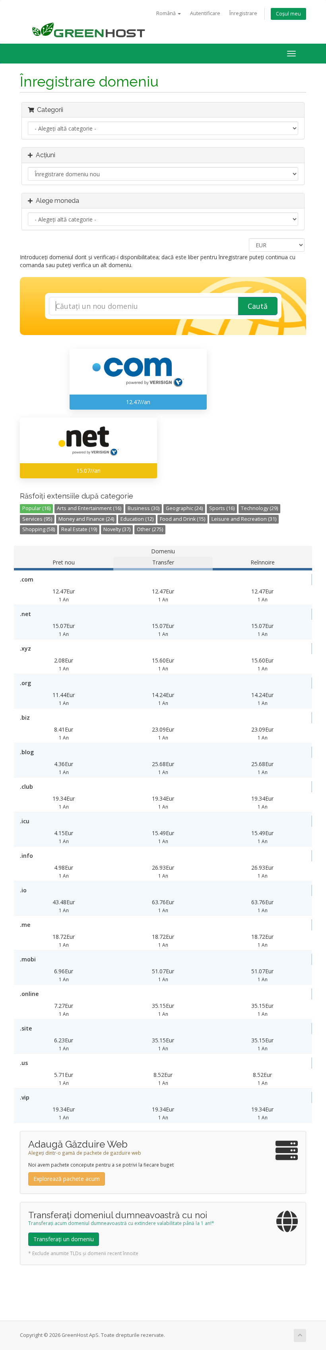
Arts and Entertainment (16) (89, 508)
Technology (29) (259, 508)
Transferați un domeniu (63, 1239)
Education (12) (136, 519)
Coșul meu (288, 13)
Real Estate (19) (79, 529)
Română (166, 13)
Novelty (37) (116, 529)
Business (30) (143, 508)
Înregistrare (243, 13)
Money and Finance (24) (86, 519)
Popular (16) (36, 508)
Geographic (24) (184, 508)
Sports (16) (222, 508)
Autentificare (205, 13)
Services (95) (37, 519)
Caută (258, 306)
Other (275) (150, 529)
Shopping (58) (38, 529)
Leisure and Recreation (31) (244, 519)
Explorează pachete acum (66, 1178)
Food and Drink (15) (182, 519)
